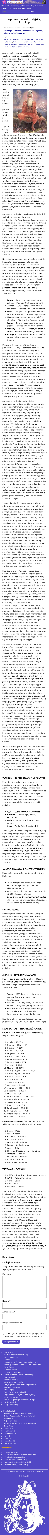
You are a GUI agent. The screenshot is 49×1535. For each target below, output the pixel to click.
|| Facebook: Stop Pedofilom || (14, 1457)
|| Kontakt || (25, 1476)
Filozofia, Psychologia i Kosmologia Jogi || (20, 1400)
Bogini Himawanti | (11, 1357)
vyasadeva (39, 44)
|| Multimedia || (9, 1431)
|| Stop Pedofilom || (10, 1405)
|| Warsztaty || (8, 1428)
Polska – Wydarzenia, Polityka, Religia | (19, 1413)
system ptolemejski (19, 44)
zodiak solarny (16, 47)
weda (6, 47)
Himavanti (5, 6)
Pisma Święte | (9, 1367)
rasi (38, 42)
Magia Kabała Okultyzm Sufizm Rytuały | (20, 1395)
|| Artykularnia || (9, 1411)
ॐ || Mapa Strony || (8, 1443)
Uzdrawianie (25, 6)
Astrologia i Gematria (12, 31)
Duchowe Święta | (11, 1370)
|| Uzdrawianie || (9, 1402)
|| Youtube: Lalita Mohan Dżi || (15, 1460)
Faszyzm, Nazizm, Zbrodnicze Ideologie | (20, 1423)
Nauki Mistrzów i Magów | (14, 1382)
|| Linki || (6, 1436)
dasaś (24, 39)
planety (33, 42)
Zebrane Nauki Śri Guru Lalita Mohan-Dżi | (20, 1362)
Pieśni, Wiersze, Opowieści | (15, 1392)
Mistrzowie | (8, 1360)
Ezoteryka (15, 6)
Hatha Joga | (9, 1390)
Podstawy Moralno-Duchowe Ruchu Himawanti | (23, 1365)
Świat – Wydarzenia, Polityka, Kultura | (19, 1416)
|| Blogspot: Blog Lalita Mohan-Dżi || (17, 1462)
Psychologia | (9, 1418)
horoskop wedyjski (35, 39)
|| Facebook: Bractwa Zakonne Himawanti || (20, 1455)
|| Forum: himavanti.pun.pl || (14, 1452)
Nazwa (6, 1301)
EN (32, 11)
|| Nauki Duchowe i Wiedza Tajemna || (18, 1375)
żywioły (26, 47)
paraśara (25, 42)
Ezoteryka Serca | (10, 1380)
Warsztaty (17, 8)
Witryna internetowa (12, 1323)
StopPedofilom (37, 6)
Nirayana (16, 42)
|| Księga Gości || (9, 1433)
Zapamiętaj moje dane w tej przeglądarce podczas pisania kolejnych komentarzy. (24, 1334)
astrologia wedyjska (12, 39)
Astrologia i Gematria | (12, 1387)
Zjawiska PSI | (9, 1377)
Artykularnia (6, 8)
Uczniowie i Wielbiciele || (13, 1372)
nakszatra (8, 42)
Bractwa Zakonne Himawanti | (16, 1355)
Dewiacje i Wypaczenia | (13, 1397)
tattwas (31, 44)
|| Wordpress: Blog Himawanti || (15, 1465)
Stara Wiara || (9, 1426)
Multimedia (26, 8)
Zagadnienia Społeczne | (13, 1421)
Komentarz (8, 1274)
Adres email (8, 1312)
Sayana (7, 44)
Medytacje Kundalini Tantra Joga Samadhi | (21, 1385)
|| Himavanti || (8, 1352)
